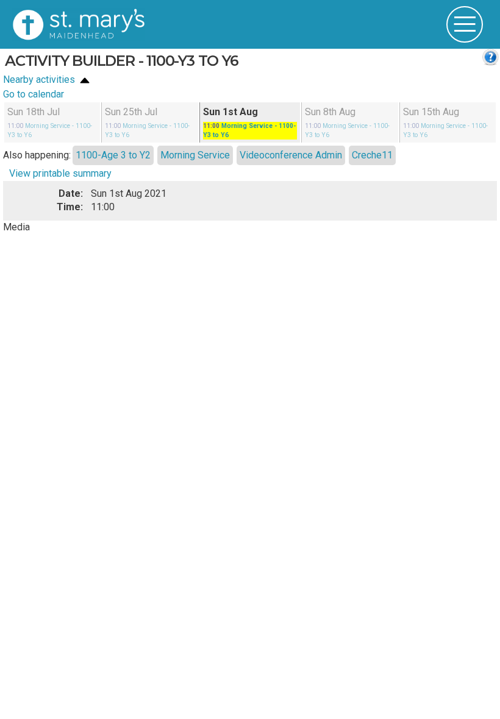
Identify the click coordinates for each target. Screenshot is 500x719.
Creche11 (372, 154)
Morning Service (195, 154)
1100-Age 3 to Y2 (113, 154)
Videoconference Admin (291, 154)
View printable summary (60, 173)
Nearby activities (40, 79)
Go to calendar (33, 94)
